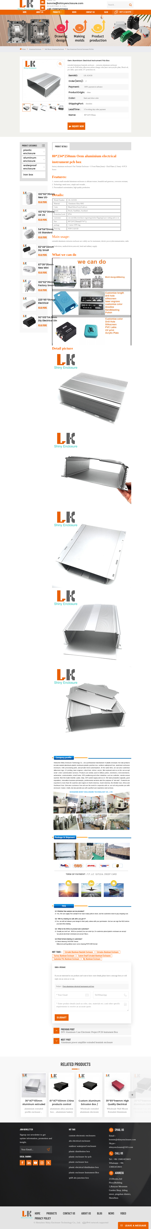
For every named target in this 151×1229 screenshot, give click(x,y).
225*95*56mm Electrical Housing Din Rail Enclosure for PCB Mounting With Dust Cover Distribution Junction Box (46, 301)
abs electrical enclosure (79, 1141)
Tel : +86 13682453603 (120, 1159)
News (74, 12)
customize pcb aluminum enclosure (66, 959)
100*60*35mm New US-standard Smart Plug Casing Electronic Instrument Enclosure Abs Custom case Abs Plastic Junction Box (46, 196)
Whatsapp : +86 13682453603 (116, 1165)
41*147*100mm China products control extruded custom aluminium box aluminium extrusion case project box (61, 1102)
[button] (132, 1094)
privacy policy (43, 1218)
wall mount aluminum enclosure (54, 49)
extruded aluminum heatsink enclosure (79, 952)
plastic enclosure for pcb (80, 1157)
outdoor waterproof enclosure (82, 1146)
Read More (42, 202)
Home (25, 12)
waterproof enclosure (29, 167)
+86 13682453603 (57, 8)
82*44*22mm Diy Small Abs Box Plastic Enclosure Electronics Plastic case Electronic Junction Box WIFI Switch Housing (46, 249)
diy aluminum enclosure (91, 959)
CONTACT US (90, 12)
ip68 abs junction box (79, 1178)
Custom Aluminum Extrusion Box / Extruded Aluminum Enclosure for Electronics (89, 1102)
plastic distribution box (79, 1151)
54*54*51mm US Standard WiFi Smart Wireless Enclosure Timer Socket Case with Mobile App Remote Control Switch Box (46, 231)
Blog (106, 12)
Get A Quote (125, 12)
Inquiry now (78, 126)
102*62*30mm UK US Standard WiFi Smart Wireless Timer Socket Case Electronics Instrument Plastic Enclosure (46, 213)
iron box (28, 175)
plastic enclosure (29, 151)
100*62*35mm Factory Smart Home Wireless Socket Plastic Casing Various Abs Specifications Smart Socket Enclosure (46, 284)
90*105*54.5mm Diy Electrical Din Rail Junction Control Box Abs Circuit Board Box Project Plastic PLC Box (47, 319)
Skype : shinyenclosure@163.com (120, 1145)
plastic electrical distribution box (84, 1167)
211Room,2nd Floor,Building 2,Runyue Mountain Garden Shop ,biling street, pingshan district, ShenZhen (120, 1188)
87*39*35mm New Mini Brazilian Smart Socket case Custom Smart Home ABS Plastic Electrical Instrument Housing (46, 266)
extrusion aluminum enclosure (108, 952)
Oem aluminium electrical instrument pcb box (78, 986)
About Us (39, 12)
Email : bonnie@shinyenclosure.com (120, 1138)
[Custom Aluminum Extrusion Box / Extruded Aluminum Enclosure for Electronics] (89, 1085)
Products (56, 12)
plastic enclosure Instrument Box (84, 1172)
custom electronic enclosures (82, 1135)
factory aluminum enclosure (64, 955)
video (123, 1213)
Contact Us (69, 1213)
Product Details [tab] (61, 146)
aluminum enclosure (35, 49)
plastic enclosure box (78, 1162)
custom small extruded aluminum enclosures (94, 955)
